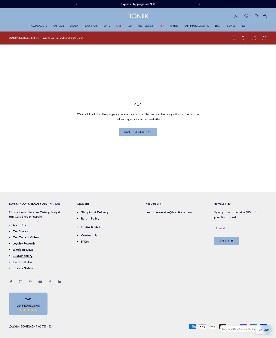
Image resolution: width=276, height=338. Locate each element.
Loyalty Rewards (24, 243)
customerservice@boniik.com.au (169, 212)
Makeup (45, 212)
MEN (129, 25)
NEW (162, 25)
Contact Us (89, 235)
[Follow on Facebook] (11, 282)
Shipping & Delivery (95, 212)
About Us (19, 225)
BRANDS (231, 25)
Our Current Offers (26, 237)
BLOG (218, 25)
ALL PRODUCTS (39, 25)
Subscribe (226, 240)
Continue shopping (138, 132)
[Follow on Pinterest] (30, 282)
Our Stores (20, 231)
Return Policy (90, 218)
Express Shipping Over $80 (138, 4)
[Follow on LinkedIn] (60, 282)
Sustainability (22, 256)
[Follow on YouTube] (40, 282)
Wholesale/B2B (23, 249)
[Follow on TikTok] (50, 282)
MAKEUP (74, 25)
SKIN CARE (58, 25)
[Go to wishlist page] (246, 16)
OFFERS (174, 25)
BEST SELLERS (146, 25)
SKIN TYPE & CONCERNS (196, 25)
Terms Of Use (22, 262)
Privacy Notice (23, 268)
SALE (118, 25)
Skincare (33, 212)
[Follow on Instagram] (21, 282)
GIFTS (107, 25)
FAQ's (85, 241)
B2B (243, 25)
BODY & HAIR (91, 25)
